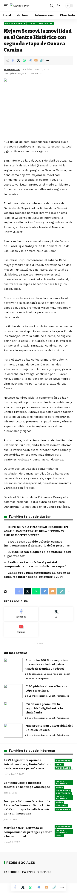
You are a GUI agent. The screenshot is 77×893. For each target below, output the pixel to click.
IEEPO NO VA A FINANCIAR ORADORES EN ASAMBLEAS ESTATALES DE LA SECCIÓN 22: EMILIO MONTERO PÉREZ (36, 531)
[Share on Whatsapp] (24, 60)
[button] (7, 5)
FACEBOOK (12, 872)
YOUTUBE (44, 872)
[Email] (35, 60)
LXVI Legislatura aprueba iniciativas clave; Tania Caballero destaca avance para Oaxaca (28, 764)
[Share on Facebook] (12, 60)
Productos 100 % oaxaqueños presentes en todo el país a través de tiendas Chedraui (46, 664)
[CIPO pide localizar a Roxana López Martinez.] (13, 691)
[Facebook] (21, 614)
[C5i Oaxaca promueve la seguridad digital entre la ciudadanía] (13, 709)
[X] (56, 614)
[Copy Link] (41, 60)
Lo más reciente (15, 23)
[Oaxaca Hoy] (20, 5)
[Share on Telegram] (30, 60)
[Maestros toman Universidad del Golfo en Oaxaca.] (13, 731)
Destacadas (35, 674)
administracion (12, 69)
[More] (47, 60)
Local (32, 23)
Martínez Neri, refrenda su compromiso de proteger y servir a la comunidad (28, 832)
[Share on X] (18, 60)
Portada (29, 678)
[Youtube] (21, 629)
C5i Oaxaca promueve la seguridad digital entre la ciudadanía (44, 708)
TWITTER (28, 872)
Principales (45, 23)
